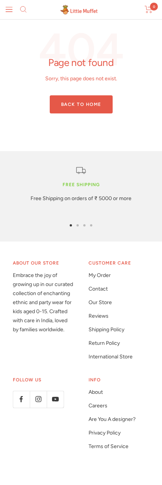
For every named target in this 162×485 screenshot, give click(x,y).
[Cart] (149, 9)
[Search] (23, 9)
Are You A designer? (112, 419)
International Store (111, 356)
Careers (98, 405)
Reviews (99, 316)
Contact (98, 289)
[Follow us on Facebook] (21, 399)
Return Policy (104, 343)
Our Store (100, 302)
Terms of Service (108, 446)
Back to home (81, 104)
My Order (100, 275)
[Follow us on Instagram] (38, 399)
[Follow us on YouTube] (55, 399)
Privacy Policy (105, 433)
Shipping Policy (106, 329)
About (96, 392)
